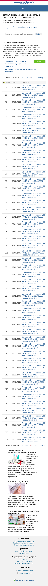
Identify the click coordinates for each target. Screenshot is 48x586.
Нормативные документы (15, 64)
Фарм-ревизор (24, 553)
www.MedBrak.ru (24, 2)
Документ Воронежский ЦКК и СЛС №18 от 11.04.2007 (33, 88)
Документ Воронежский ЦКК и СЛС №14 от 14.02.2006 (33, 231)
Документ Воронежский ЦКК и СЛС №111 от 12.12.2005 (33, 382)
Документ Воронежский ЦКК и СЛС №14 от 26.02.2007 (33, 217)
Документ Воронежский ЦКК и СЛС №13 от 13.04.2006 (33, 282)
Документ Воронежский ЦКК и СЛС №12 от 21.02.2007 (33, 325)
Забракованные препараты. (15, 61)
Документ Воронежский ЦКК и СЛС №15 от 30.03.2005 (33, 188)
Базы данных (24, 538)
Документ (25, 82)
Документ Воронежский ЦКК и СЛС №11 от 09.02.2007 (33, 425)
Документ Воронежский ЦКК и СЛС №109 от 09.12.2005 (33, 432)
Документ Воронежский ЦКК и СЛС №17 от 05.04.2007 (33, 131)
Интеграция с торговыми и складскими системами (20, 70)
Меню (24, 8)
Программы (24, 549)
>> (36, 78)
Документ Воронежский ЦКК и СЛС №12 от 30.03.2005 (33, 317)
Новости (24, 559)
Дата (14, 82)
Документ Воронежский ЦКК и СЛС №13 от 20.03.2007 (33, 260)
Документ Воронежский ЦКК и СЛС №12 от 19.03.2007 (33, 303)
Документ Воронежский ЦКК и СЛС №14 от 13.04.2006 (33, 238)
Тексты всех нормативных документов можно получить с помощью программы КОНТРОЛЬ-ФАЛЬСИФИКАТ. (23, 27)
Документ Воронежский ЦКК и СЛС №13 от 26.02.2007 (33, 289)
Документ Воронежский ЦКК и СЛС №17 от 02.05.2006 (33, 102)
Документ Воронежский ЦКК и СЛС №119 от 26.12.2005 (33, 332)
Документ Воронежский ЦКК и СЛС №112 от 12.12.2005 (33, 368)
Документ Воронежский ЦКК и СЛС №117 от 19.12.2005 (33, 346)
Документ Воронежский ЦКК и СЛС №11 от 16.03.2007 (33, 404)
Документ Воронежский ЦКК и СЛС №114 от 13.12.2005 (33, 360)
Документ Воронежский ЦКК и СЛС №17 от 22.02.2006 (33, 116)
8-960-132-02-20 (25, 573)
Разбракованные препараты (24, 543)
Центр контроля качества (24, 563)
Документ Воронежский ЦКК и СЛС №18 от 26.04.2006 (33, 95)
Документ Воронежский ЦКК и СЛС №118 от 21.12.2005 (33, 339)
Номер (8, 82)
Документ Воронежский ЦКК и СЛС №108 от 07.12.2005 (33, 439)
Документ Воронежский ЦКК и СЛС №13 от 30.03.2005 (33, 274)
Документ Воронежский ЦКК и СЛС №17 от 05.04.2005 (33, 124)
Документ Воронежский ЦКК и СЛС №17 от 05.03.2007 (33, 109)
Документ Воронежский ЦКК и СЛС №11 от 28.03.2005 (33, 411)
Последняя (41, 78)
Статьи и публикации (24, 561)
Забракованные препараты (24, 541)
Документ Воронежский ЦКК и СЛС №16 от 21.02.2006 (33, 152)
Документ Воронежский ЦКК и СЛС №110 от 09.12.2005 (33, 389)
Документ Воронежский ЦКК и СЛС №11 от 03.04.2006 (33, 418)
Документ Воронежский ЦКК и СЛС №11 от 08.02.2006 (33, 396)
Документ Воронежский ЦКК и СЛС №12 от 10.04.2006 (33, 310)
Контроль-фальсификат (24, 551)
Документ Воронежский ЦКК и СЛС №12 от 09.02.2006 (33, 296)
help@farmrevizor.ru (25, 571)
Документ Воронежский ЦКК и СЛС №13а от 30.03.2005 (33, 253)
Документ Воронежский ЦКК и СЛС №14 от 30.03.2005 (33, 246)
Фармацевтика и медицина (24, 557)
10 (33, 78)
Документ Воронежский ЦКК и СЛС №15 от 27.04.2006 (33, 210)
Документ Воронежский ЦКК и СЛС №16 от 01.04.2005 (33, 159)
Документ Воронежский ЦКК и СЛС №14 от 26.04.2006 (33, 224)
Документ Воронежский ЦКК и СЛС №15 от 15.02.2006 (33, 195)
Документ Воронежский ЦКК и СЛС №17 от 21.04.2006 (33, 138)
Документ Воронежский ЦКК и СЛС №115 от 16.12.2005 (33, 353)
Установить (40, 61)
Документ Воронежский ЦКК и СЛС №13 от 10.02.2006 (33, 267)
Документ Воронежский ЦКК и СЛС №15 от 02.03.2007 (33, 181)
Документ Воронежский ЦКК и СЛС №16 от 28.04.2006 (33, 145)
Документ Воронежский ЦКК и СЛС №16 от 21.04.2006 (33, 174)
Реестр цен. (9, 67)
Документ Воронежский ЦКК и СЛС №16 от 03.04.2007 (33, 167)
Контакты (25, 567)
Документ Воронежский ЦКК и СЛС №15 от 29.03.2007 (33, 203)
